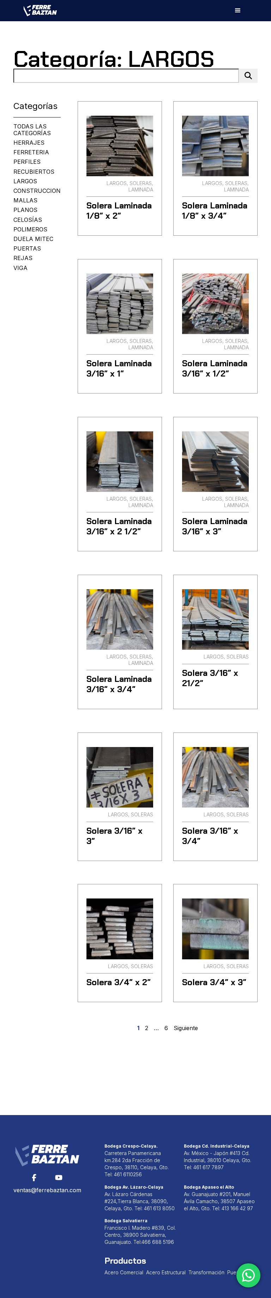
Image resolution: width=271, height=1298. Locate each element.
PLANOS (25, 210)
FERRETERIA (31, 152)
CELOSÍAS (27, 220)
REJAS (22, 258)
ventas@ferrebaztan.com (47, 1190)
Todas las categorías (32, 130)
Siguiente (186, 1028)
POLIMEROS (30, 229)
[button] (237, 10)
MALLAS (25, 200)
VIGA (20, 268)
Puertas (236, 1272)
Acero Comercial (123, 1272)
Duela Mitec (33, 239)
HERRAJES (28, 142)
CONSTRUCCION (37, 191)
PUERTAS (27, 248)
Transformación (206, 1272)
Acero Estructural (166, 1272)
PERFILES (27, 162)
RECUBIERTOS (33, 171)
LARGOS (25, 181)
